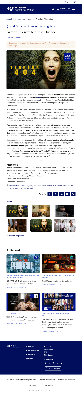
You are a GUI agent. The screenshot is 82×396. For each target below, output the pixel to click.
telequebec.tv (69, 2)
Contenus (30, 355)
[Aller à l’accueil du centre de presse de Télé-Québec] (20, 9)
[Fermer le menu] (73, 9)
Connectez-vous (14, 43)
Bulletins (30, 347)
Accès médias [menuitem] (65, 8)
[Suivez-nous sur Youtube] (61, 363)
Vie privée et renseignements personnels (21, 379)
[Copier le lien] (73, 194)
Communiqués (20, 19)
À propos (47, 346)
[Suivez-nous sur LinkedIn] (57, 363)
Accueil (9, 19)
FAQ (45, 352)
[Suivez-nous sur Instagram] (53, 363)
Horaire (29, 359)
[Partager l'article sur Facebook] (50, 194)
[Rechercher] (53, 9)
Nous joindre (48, 349)
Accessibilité (33, 385)
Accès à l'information (47, 379)
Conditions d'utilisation (66, 379)
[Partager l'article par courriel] (67, 194)
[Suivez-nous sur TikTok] (65, 363)
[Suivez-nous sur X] (49, 363)
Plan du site (48, 355)
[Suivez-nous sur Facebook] (45, 363)
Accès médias (54, 368)
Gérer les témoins (47, 385)
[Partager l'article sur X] (55, 194)
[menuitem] (53, 9)
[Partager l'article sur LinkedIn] (61, 194)
